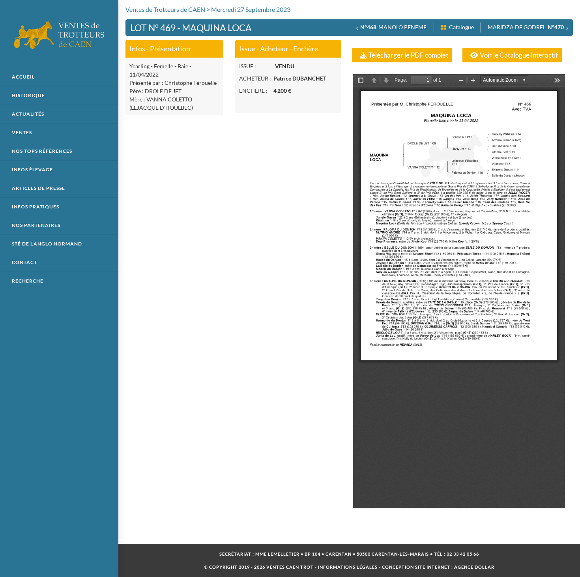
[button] (402, 55)
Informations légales (348, 567)
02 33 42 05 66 (463, 553)
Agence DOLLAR (474, 567)
